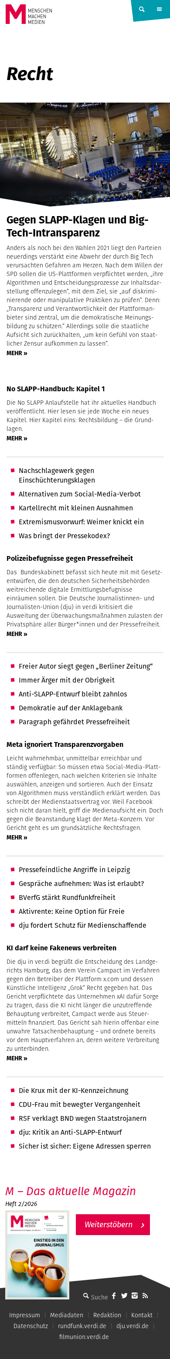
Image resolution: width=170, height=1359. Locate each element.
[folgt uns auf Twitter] (124, 1295)
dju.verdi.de (132, 1326)
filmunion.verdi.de (84, 1336)
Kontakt (142, 1315)
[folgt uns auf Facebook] (114, 1295)
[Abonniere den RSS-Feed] (145, 1295)
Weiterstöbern (109, 1224)
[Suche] (86, 1295)
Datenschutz (31, 1326)
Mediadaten (66, 1315)
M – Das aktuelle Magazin (70, 1191)
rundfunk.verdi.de (82, 1326)
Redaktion (107, 1315)
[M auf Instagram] (134, 1295)
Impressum (24, 1315)
